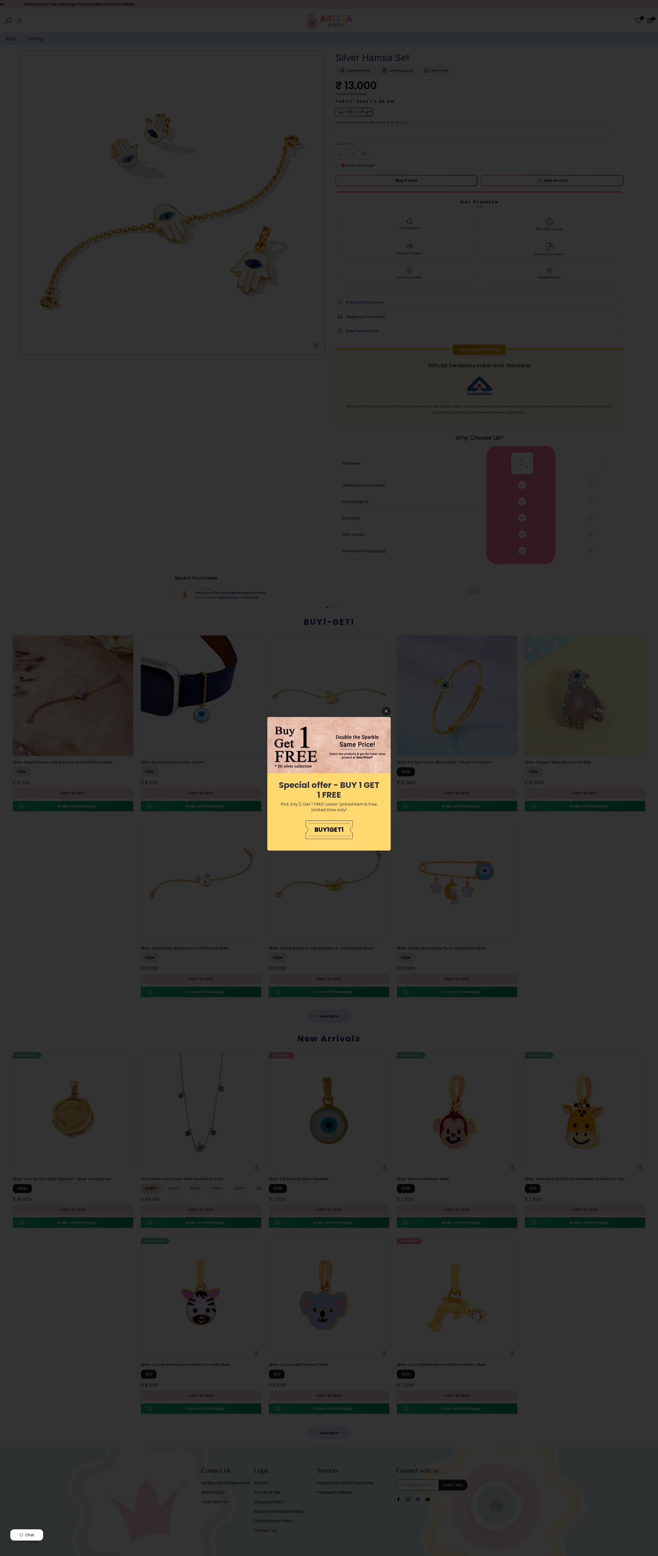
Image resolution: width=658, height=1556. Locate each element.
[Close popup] (386, 711)
